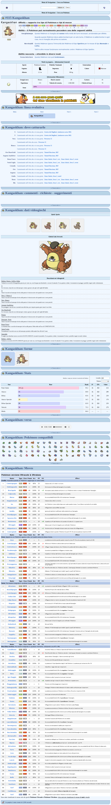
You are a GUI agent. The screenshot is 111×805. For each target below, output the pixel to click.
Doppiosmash (12, 501)
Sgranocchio (11, 518)
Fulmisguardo (12, 487)
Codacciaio (12, 596)
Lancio (12, 760)
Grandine (12, 660)
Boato (12, 653)
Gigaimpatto (12, 767)
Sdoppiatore (11, 574)
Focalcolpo (12, 756)
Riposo (12, 743)
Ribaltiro (12, 567)
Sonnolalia (12, 781)
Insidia (12, 511)
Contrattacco (12, 547)
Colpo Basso (12, 600)
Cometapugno (12, 483)
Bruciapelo (12, 490)
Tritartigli (11, 578)
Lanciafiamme (12, 722)
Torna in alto (55, 91)
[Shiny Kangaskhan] (63, 225)
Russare (12, 631)
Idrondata (12, 614)
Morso (12, 497)
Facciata (12, 739)
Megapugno (12, 508)
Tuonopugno (12, 638)
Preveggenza (12, 564)
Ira (12, 504)
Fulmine (12, 698)
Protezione (12, 680)
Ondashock (12, 624)
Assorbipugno (12, 589)
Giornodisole (12, 667)
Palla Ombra (11, 711)
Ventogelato (11, 641)
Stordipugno (12, 514)
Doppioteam (11, 718)
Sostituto (12, 784)
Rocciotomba (12, 732)
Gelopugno (12, 610)
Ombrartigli (12, 763)
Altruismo (12, 586)
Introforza (12, 663)
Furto (12, 749)
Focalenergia (12, 550)
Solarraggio (12, 694)
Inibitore (12, 554)
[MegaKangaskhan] (22, 359)
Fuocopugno (11, 607)
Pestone (12, 561)
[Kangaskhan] (9, 31)
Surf (12, 787)
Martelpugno (12, 557)
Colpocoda (12, 494)
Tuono (12, 701)
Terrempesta (12, 725)
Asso (12, 540)
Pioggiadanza (12, 684)
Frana (12, 774)
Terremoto (12, 705)
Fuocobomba (12, 729)
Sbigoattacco (12, 528)
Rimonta (12, 571)
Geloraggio (12, 670)
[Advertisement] (55, 99)
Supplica (12, 634)
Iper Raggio (12, 677)
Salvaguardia (12, 687)
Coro (12, 753)
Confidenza (12, 791)
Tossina (12, 656)
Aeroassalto (12, 736)
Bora (12, 674)
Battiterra (12, 770)
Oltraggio (11, 525)
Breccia (12, 715)
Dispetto (12, 603)
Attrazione (12, 746)
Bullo (12, 777)
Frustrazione (12, 691)
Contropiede (11, 532)
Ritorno (12, 708)
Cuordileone (11, 649)
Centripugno (12, 543)
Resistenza (12, 521)
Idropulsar (12, 617)
